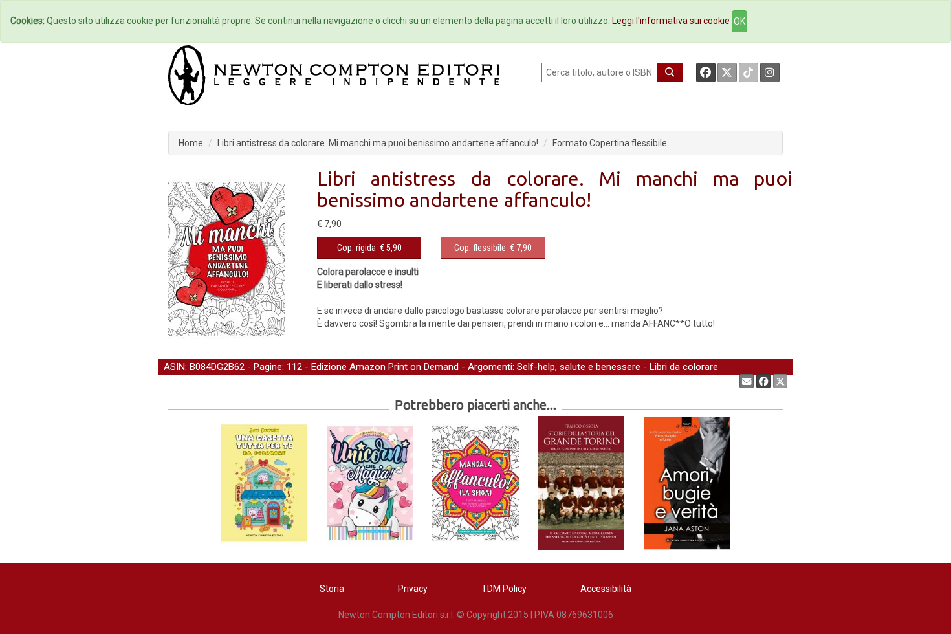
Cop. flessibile (480, 248)
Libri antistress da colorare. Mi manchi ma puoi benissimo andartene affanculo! (377, 143)
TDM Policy (504, 589)
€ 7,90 (493, 248)
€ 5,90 (369, 248)
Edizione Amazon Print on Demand (385, 367)
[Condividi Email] (746, 381)
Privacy (413, 589)
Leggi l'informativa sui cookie (671, 21)
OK (739, 21)
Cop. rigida (356, 248)
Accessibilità (605, 589)
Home (191, 143)
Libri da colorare (684, 367)
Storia (332, 589)
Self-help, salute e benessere (578, 367)
